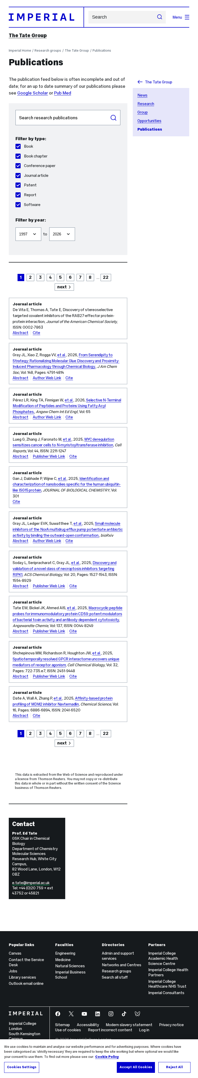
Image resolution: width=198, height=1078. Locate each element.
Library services (22, 977)
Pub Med (62, 93)
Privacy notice (171, 1024)
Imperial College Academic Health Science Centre (163, 958)
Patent (30, 185)
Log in (144, 1029)
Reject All (174, 1067)
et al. (61, 354)
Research (145, 103)
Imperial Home (20, 50)
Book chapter (35, 156)
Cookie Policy (107, 1057)
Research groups (48, 50)
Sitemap (62, 1024)
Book (28, 146)
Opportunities (149, 120)
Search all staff (115, 977)
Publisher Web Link (49, 456)
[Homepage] (46, 17)
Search (113, 117)
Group (142, 112)
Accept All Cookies (136, 1067)
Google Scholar (32, 93)
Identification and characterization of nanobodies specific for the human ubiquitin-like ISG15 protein (67, 484)
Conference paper (39, 165)
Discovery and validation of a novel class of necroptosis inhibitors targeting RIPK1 (65, 568)
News (142, 95)
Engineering (65, 953)
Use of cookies (68, 1029)
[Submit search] (160, 17)
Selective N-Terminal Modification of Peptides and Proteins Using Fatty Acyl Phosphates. (67, 406)
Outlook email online (26, 983)
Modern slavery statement (129, 1024)
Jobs (13, 971)
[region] (99, 1058)
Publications (102, 50)
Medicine (63, 959)
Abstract (20, 332)
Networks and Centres (121, 964)
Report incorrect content (110, 1029)
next (62, 287)
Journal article (36, 175)
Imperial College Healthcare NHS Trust (167, 984)
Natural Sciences (70, 965)
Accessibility (88, 1024)
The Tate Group (28, 35)
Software (32, 204)
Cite (36, 332)
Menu (177, 17)
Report (30, 194)
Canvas (15, 953)
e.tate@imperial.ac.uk (31, 882)
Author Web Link (47, 377)
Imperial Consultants (166, 992)
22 (106, 277)
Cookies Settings (21, 1067)
